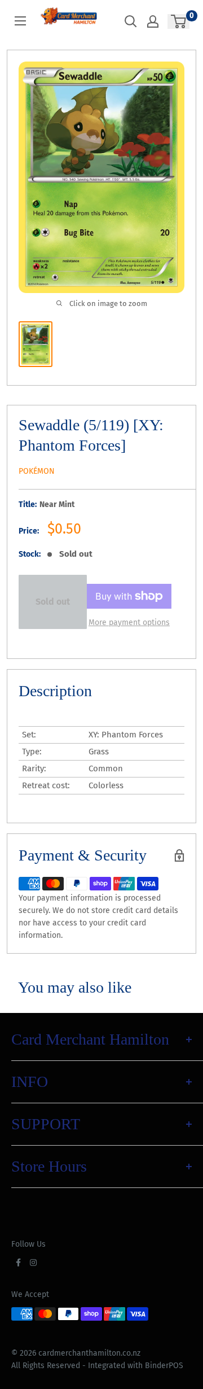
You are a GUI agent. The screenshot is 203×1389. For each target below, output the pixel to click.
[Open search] (131, 21)
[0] (179, 21)
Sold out (53, 601)
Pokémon (37, 471)
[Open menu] (20, 21)
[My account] (152, 21)
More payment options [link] (129, 622)
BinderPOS (164, 1365)
